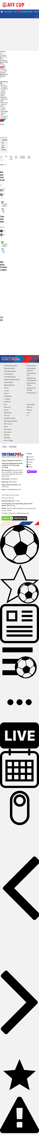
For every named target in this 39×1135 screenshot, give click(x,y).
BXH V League (8, 440)
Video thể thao (8, 382)
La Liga (6, 390)
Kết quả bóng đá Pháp (31, 389)
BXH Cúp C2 (8, 432)
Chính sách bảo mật (8, 498)
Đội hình (29, 157)
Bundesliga (7, 396)
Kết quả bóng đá (9, 368)
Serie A (6, 393)
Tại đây (17, 501)
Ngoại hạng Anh (9, 385)
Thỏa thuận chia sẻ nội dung (10, 495)
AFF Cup (6, 415)
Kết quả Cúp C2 (31, 393)
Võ (28, 415)
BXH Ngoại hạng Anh (10, 421)
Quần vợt (29, 407)
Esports (29, 410)
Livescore (3, 55)
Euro (5, 404)
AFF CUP (16, 12)
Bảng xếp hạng (4, 63)
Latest (4, 446)
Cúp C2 (6, 410)
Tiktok (30, 467)
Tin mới (4, 71)
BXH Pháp (7, 438)
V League (7, 399)
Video (4, 72)
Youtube (31, 457)
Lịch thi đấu (8, 12)
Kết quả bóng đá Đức (31, 384)
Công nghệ (12, 446)
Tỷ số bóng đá (8, 374)
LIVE (6, 156)
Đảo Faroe (4, 148)
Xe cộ (28, 413)
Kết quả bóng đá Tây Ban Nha (31, 379)
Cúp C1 (6, 388)
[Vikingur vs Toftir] (1, 237)
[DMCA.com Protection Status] (15, 518)
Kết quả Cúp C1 (31, 365)
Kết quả (4, 60)
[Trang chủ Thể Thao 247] (1, 12)
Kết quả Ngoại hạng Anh (31, 369)
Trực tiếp (3, 69)
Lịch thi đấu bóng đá (10, 365)
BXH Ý (6, 426)
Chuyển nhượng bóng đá (11, 379)
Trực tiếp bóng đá (9, 377)
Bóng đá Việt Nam (26, 12)
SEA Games (7, 413)
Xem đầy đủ (2, 210)
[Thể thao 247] (11, 359)
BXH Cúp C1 (8, 429)
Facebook (31, 459)
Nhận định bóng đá (10, 371)
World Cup (7, 401)
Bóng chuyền (31, 404)
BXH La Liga (8, 424)
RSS (29, 464)
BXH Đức (7, 435)
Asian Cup (7, 407)
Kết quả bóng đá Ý (31, 374)
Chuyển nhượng (22, 157)
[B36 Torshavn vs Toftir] (1, 197)
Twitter (30, 462)
